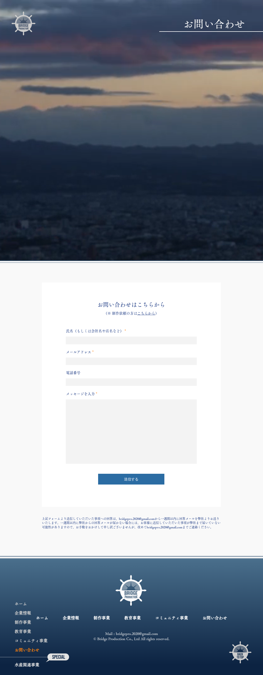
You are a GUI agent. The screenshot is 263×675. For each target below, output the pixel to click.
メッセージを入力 (80, 394)
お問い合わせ (27, 650)
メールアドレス (78, 352)
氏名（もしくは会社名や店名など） (95, 331)
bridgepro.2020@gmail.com (137, 518)
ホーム (21, 604)
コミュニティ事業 (31, 641)
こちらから (146, 313)
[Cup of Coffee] (240, 652)
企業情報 (23, 613)
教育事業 (23, 631)
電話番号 (73, 373)
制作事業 (23, 622)
